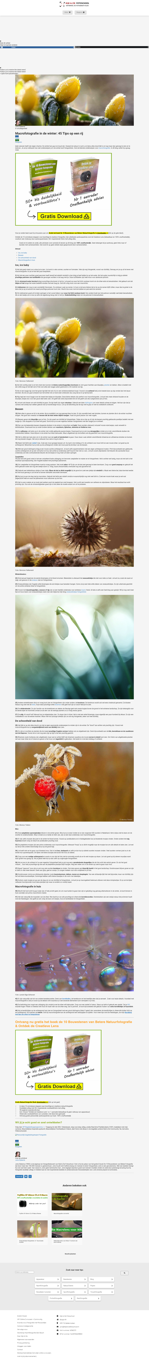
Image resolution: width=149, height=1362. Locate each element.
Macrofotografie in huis (26, 260)
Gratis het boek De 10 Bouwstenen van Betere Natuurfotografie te (73, 233)
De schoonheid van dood (27, 258)
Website (18, 1176)
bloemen (58, 705)
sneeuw (34, 580)
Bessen (20, 255)
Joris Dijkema (20, 126)
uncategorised (22, 128)
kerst (33, 705)
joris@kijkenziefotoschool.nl (69, 1327)
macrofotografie (104, 148)
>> (107, 233)
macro (83, 590)
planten (107, 385)
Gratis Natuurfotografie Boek (31, 1102)
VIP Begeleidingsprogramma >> (33, 1127)
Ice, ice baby (22, 253)
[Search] (124, 1273)
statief (34, 443)
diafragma (89, 403)
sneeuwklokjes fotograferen (76, 592)
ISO (128, 1005)
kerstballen (66, 999)
